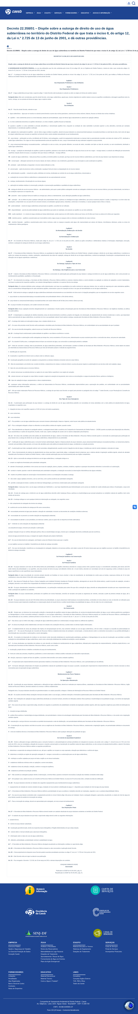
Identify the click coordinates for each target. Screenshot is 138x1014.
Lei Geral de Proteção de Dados (19, 951)
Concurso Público (14, 946)
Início (9, 48)
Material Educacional (48, 976)
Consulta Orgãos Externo (81, 978)
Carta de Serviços (111, 946)
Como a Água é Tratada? (49, 981)
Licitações (11, 976)
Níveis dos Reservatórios (49, 949)
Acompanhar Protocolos (113, 951)
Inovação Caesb (14, 954)
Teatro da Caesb (78, 983)
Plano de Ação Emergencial (50, 961)
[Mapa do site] (129, 3)
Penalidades (12, 978)
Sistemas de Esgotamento (82, 949)
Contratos (11, 986)
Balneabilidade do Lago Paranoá (52, 951)
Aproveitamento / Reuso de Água (52, 956)
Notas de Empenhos (15, 988)
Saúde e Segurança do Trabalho (19, 949)
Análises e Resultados (48, 946)
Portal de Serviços (111, 949)
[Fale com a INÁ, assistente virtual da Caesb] (129, 1006)
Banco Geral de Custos (16, 983)
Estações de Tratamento (49, 954)
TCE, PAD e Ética (79, 981)
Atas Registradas (14, 981)
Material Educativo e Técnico (83, 946)
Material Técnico (46, 978)
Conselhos (76, 976)
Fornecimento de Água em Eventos (53, 959)
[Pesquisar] (133, 3)
